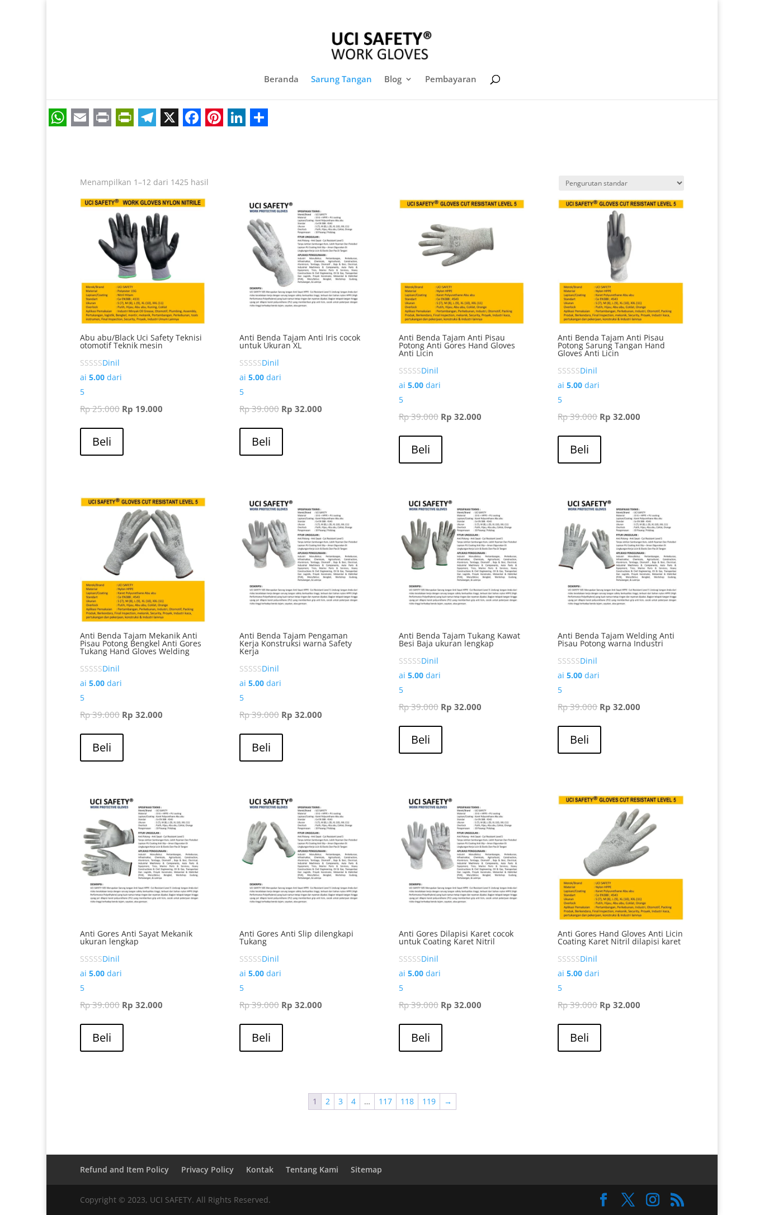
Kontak (259, 1169)
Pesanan (615, 10)
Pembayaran (451, 79)
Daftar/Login (516, 10)
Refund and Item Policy (124, 1169)
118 (407, 1101)
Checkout (569, 10)
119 (429, 1101)
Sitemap (366, 1169)
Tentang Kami (312, 1169)
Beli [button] (101, 441)
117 (385, 1101)
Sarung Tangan (341, 79)
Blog (393, 79)
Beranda (281, 79)
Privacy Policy (207, 1169)
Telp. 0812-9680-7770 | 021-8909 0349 (166, 9)
